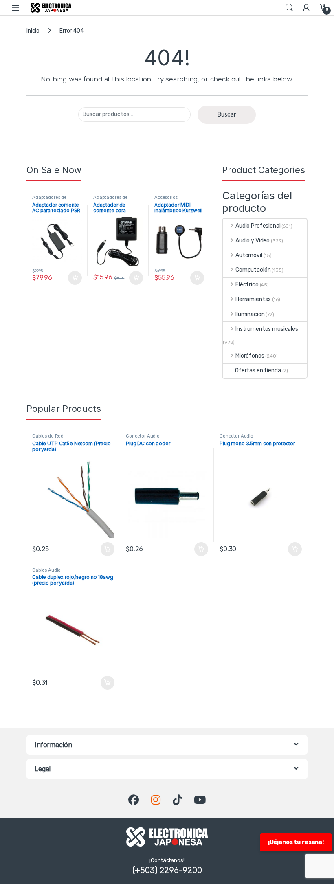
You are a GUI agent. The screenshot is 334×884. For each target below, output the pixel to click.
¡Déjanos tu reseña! (296, 842)
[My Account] (306, 7)
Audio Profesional (258, 225)
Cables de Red (48, 436)
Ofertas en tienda (258, 370)
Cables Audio (46, 570)
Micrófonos (249, 355)
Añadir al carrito (73, 278)
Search (289, 7)
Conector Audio (143, 436)
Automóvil (248, 255)
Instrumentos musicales (266, 328)
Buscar (227, 114)
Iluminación (249, 314)
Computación (252, 269)
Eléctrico (247, 284)
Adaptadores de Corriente (49, 200)
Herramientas (253, 299)
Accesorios (166, 197)
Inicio (33, 30)
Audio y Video (252, 240)
